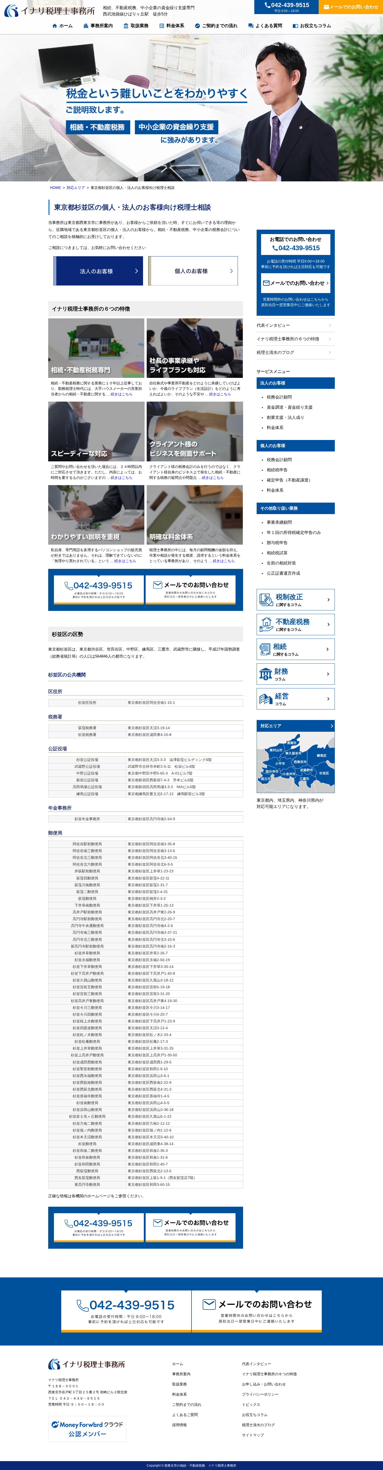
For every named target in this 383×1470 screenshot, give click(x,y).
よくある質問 (265, 26)
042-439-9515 (296, 248)
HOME (55, 188)
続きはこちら (122, 394)
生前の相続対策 (281, 563)
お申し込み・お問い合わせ (264, 1384)
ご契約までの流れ (216, 26)
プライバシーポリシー (260, 1394)
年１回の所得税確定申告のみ (294, 532)
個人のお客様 (193, 270)
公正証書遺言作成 (283, 573)
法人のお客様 (98, 270)
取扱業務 (136, 26)
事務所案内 (98, 26)
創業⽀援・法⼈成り (285, 417)
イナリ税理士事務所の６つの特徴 (295, 339)
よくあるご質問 (185, 1415)
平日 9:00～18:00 (286, 7)
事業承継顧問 (279, 522)
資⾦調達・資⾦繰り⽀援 (290, 407)
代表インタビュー (295, 325)
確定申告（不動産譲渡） (290, 480)
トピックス (251, 1404)
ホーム (62, 26)
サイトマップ (253, 1435)
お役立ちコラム (312, 26)
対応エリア (76, 188)
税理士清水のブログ (295, 352)
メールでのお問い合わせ (350, 7)
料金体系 (171, 26)
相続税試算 (277, 553)
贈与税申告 (277, 542)
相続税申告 (277, 470)
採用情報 (179, 1425)
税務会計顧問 (279, 397)
